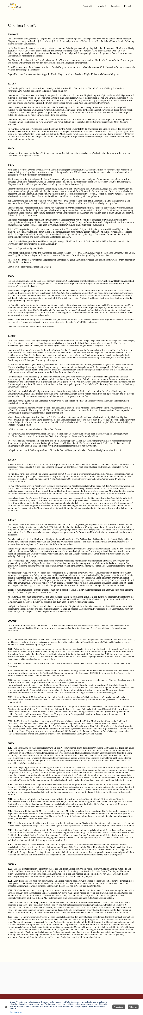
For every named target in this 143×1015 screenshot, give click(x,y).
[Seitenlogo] (14, 6)
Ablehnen (133, 1007)
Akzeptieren (119, 1007)
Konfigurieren (16, 1012)
